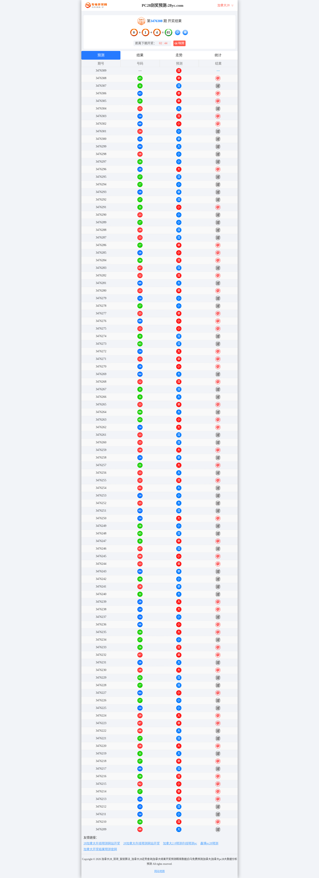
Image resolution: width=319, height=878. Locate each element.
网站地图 (159, 871)
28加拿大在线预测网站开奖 (102, 843)
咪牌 (181, 43)
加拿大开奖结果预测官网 (100, 849)
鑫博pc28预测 (209, 843)
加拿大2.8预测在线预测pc (180, 843)
